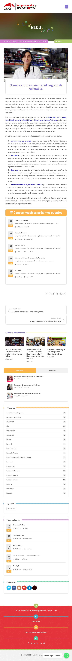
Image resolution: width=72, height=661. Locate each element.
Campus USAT (29, 239)
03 (10, 223)
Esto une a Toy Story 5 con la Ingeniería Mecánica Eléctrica (56, 351)
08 (10, 260)
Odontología (10, 489)
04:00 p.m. (19, 227)
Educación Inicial (11, 448)
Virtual (26, 264)
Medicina (9, 484)
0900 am (19, 252)
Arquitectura (10, 422)
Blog (10, 41)
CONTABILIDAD (11, 508)
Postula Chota (20, 245)
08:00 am (19, 239)
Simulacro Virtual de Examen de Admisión (30, 258)
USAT (27, 227)
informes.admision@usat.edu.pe (36, 632)
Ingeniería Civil (10, 466)
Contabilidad (9, 120)
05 (10, 235)
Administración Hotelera (13, 417)
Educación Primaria (12, 453)
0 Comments (25, 379)
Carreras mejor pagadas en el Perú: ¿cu (27, 385)
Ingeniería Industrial (12, 475)
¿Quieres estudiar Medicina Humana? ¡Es (27, 393)
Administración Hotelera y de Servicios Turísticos (40, 120)
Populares (19, 370)
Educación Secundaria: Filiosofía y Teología (18, 457)
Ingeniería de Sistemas (13, 471)
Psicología (9, 493)
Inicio (5, 41)
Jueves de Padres (21, 220)
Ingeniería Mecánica (12, 480)
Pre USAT (18, 270)
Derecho (8, 439)
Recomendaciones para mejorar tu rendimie (28, 376)
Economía (18, 120)
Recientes (52, 370)
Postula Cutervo (21, 233)
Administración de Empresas (56, 117)
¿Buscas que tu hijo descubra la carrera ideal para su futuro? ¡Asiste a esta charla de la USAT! (35, 354)
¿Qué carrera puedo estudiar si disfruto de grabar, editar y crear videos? (13, 352)
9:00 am (19, 264)
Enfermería (9, 462)
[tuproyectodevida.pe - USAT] (20, 6)
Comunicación (10, 431)
